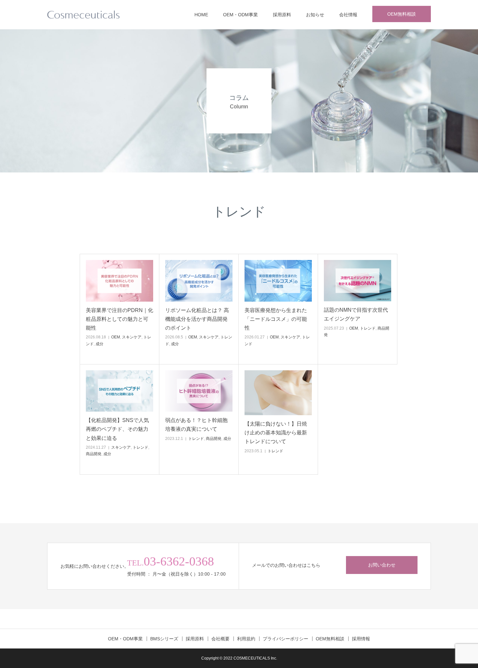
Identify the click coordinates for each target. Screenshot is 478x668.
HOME (201, 14)
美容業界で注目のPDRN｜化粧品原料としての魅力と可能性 (119, 319)
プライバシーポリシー (285, 638)
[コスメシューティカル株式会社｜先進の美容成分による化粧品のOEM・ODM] (83, 15)
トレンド (368, 328)
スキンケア (131, 337)
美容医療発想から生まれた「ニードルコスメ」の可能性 (276, 319)
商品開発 (93, 454)
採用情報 (361, 638)
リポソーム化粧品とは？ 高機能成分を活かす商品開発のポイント (197, 319)
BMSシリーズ (164, 638)
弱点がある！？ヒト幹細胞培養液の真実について (196, 424)
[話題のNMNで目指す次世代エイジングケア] (357, 280)
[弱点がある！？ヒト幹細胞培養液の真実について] (198, 391)
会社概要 (220, 638)
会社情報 (348, 14)
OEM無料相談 (401, 14)
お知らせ (315, 14)
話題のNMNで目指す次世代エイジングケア (356, 314)
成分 (99, 344)
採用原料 (282, 14)
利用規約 (246, 638)
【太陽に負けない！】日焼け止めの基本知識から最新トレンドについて (276, 432)
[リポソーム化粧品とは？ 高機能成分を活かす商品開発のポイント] (198, 281)
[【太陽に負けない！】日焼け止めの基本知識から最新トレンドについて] (278, 392)
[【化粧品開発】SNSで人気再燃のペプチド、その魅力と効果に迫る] (119, 391)
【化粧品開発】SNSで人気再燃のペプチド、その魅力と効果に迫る (117, 429)
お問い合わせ (381, 564)
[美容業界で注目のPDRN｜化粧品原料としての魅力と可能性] (119, 281)
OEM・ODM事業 (240, 14)
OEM (115, 337)
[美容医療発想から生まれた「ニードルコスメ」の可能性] (278, 281)
